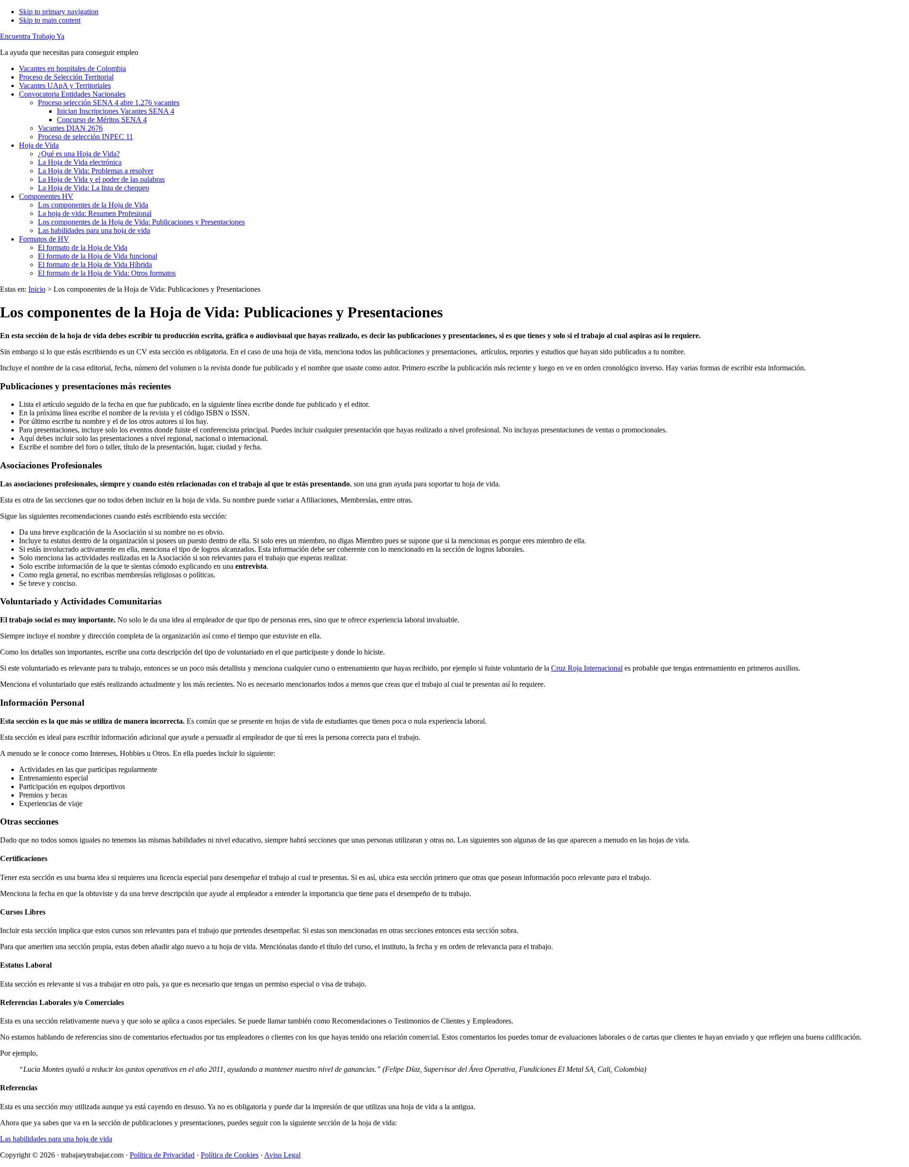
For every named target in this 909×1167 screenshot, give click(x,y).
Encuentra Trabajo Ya (32, 36)
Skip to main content (49, 20)
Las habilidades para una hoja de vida (56, 1139)
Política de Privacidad (162, 1155)
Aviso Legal (282, 1155)
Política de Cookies (229, 1155)
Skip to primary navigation (58, 12)
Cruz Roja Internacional (587, 668)
